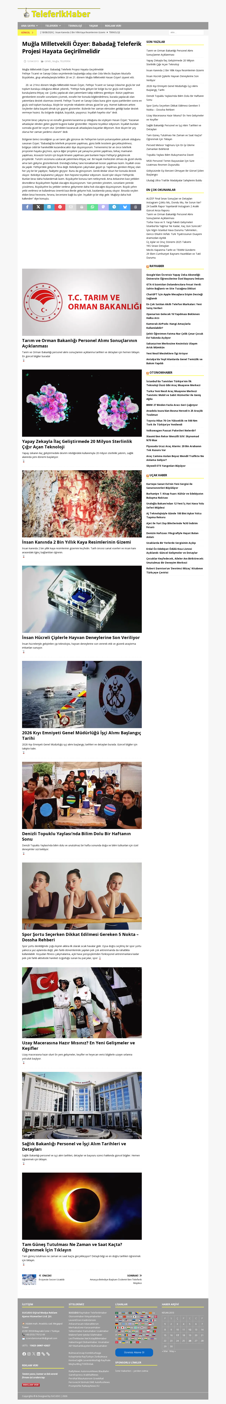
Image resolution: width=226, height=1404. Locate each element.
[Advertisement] (82, 239)
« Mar (165, 1351)
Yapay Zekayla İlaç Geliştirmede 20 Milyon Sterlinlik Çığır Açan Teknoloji (77, 444)
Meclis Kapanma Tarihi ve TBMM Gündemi (170, 250)
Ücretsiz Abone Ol (134, 1352)
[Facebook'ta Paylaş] (27, 207)
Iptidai (86, 1334)
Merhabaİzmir (76, 1327)
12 (190, 1329)
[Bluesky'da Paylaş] (125, 207)
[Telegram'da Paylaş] (114, 207)
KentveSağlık (76, 1360)
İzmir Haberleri (123, 1370)
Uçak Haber (158, 475)
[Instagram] (29, 1354)
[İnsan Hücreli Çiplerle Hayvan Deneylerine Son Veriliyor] (82, 599)
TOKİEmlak (87, 1364)
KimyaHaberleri (93, 1316)
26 (190, 1340)
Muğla (55, 61)
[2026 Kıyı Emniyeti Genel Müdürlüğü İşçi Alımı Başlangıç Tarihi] (82, 694)
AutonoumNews (89, 1371)
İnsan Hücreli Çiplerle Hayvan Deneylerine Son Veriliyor (81, 637)
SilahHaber (96, 1334)
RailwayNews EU (90, 1385)
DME (92, 1382)
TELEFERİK (51, 25)
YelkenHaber (76, 1331)
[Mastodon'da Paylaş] (103, 207)
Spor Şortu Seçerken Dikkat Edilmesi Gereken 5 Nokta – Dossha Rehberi (80, 937)
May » (173, 1351)
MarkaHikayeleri (82, 1345)
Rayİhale (106, 1360)
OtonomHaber (161, 372)
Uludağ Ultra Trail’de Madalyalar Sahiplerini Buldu (174, 180)
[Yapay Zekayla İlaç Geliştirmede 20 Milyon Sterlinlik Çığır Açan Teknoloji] (82, 403)
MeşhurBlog (75, 1364)
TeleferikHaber (99, 1312)
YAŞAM (93, 25)
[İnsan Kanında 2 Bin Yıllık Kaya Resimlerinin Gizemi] (82, 503)
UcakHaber (103, 1331)
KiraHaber (103, 1342)
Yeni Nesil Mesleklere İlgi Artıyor (167, 353)
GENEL (47, 61)
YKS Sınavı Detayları (157, 245)
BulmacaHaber (99, 1345)
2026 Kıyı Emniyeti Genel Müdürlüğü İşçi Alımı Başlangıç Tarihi (81, 735)
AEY (71, 1345)
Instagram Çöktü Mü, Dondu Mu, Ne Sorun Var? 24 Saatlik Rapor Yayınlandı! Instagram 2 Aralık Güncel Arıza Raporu (173, 206)
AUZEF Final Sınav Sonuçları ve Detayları (169, 198)
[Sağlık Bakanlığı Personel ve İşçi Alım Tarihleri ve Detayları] (82, 1105)
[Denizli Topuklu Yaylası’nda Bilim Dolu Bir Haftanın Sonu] (82, 795)
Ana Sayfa (28, 25)
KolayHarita (75, 1356)
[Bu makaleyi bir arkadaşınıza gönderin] (70, 207)
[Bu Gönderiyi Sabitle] (60, 207)
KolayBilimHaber (98, 1338)
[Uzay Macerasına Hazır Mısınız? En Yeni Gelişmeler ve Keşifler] (82, 1002)
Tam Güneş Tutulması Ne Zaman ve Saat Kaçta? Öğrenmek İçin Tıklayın (72, 1247)
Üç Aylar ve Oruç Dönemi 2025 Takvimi (168, 242)
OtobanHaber (89, 1342)
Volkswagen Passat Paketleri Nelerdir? (171, 430)
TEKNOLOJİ (75, 25)
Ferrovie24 (74, 1382)
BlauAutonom (85, 1378)
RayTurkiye (88, 1356)
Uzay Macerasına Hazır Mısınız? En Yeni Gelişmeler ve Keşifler (78, 1045)
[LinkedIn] (38, 1354)
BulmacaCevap (77, 1352)
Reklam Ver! (113, 25)
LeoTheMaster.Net (78, 1338)
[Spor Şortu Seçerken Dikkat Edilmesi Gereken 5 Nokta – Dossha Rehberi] (82, 896)
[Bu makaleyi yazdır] (81, 207)
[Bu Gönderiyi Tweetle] (38, 207)
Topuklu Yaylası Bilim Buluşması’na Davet (170, 154)
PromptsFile (75, 1385)
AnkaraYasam (76, 1323)
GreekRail (98, 1378)
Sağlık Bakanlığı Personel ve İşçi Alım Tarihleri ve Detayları (74, 1146)
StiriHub (85, 1382)
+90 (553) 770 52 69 (35, 1334)
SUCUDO (74, 1312)
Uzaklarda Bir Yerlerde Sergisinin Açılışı (171, 542)
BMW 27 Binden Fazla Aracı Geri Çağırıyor (172, 405)
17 (177, 1335)
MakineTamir (76, 1334)
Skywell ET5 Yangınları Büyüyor (166, 465)
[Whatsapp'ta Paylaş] (92, 207)
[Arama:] (186, 32)
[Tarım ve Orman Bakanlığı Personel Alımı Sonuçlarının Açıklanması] (82, 302)
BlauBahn (104, 1371)
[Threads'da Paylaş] (135, 207)
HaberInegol (75, 1342)
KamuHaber (89, 1331)
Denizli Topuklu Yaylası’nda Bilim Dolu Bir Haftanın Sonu (76, 836)
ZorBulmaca (100, 1356)
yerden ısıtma (140, 1370)
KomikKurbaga (93, 1352)
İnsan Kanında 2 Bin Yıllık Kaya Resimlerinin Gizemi (76, 542)
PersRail (73, 1378)
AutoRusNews (102, 1382)
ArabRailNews (90, 1374)
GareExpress (76, 1374)
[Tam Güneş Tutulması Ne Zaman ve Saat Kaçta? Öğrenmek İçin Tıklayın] (82, 1206)
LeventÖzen (75, 1320)
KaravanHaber (92, 1327)
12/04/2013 (33, 61)
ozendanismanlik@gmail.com (41, 1338)
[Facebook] (24, 1354)
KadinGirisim (89, 1320)
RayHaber (157, 266)
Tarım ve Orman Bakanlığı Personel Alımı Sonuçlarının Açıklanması (79, 343)
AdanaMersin (91, 1323)
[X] (34, 1354)
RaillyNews (74, 1371)
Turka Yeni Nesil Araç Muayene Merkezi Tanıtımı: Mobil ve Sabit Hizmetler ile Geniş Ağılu (173, 395)
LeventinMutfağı (91, 1360)
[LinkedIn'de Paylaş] (49, 207)
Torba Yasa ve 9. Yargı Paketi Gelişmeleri (169, 222)
